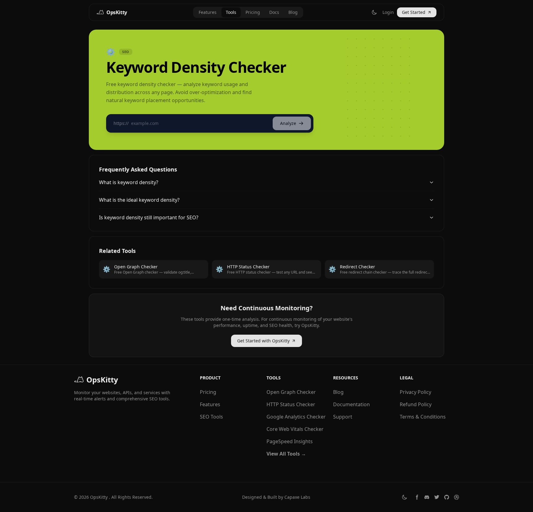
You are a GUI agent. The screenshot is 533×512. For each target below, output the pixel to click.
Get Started (413, 12)
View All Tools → (286, 453)
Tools (231, 12)
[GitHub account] (446, 497)
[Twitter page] (436, 497)
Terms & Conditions (423, 416)
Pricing (253, 12)
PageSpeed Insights (289, 441)
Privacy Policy (415, 392)
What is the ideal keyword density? (139, 199)
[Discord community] (426, 497)
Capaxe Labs (297, 497)
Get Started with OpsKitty (263, 341)
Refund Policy (416, 404)
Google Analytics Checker (296, 416)
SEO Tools (211, 416)
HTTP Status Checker (290, 404)
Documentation (351, 404)
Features (208, 12)
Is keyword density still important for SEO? (148, 217)
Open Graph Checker (291, 392)
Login (388, 12)
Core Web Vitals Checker (295, 429)
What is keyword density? (128, 182)
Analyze (288, 123)
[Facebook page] (417, 497)
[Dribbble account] (456, 497)
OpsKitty (99, 497)
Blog (293, 12)
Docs (274, 12)
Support (342, 416)
